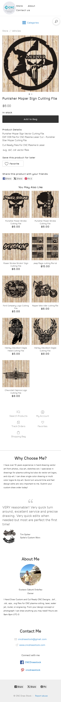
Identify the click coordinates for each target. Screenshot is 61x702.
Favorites (42, 426)
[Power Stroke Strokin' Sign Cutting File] (15, 246)
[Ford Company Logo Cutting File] (15, 289)
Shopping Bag (18, 436)
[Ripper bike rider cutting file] (45, 289)
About (31, 5)
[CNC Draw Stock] (9, 7)
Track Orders (18, 426)
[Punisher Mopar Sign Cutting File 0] (30, 63)
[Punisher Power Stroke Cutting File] (15, 204)
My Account (42, 416)
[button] (13, 164)
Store (19, 5)
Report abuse (41, 696)
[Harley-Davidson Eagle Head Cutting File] (15, 331)
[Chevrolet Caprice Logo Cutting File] (15, 373)
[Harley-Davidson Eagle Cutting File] (45, 331)
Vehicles (16, 30)
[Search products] (56, 21)
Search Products (18, 416)
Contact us (23, 10)
